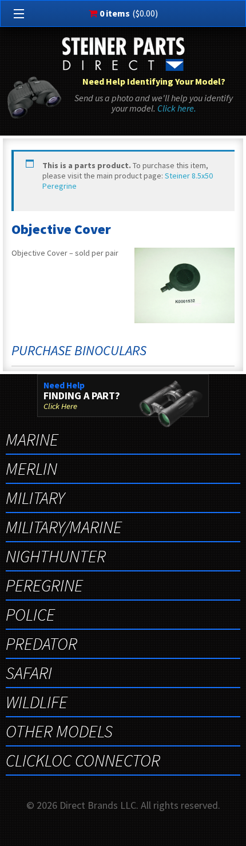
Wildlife (37, 702)
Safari (29, 673)
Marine (32, 439)
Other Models (59, 731)
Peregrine (44, 585)
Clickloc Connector (83, 760)
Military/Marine (64, 527)
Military (35, 498)
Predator (41, 643)
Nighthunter (56, 556)
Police (30, 614)
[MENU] (16, 14)
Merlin (31, 468)
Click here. (176, 108)
